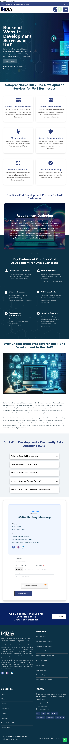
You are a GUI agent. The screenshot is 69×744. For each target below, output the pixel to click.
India (43, 714)
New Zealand (60, 717)
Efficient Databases (18, 292)
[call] (55, 9)
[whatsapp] (60, 9)
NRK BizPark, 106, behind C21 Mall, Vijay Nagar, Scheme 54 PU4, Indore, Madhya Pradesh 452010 (51, 696)
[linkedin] (67, 4)
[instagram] (64, 4)
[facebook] (61, 4)
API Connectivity (48, 292)
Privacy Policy (60, 738)
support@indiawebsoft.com (22, 539)
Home (5, 66)
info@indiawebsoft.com (21, 4)
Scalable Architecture (20, 270)
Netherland (50, 717)
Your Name (19, 558)
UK (48, 714)
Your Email (40, 565)
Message (18, 573)
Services (12, 66)
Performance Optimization (15, 314)
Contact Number (20, 565)
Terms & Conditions (46, 738)
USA (37, 714)
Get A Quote (10, 61)
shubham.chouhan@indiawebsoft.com (25, 542)
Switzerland (40, 717)
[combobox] (19, 569)
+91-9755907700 (7, 4)
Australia (55, 714)
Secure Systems (48, 270)
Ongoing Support (49, 313)
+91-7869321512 (18, 529)
